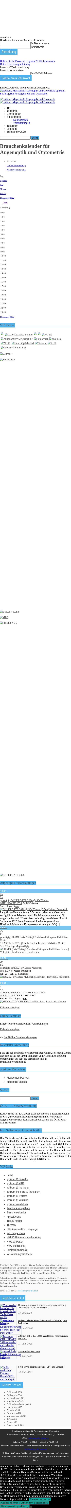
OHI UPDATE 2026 (11, 903)
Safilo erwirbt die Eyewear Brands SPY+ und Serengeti (41, 1367)
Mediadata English (17, 1081)
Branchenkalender (16, 1212)
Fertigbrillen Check (17, 1250)
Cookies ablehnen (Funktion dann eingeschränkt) (24, 1503)
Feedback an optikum (18, 1208)
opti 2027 (5, 970)
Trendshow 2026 (16, 131)
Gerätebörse (14, 113)
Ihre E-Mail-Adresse (41, 73)
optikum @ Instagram (18, 1187)
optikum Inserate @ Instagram (23, 1191)
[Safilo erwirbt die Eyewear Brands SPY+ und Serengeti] (8, 1379)
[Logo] (27, 99)
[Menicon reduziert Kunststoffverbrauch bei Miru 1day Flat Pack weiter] (11, 1332)
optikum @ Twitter (17, 1195)
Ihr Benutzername (40, 43)
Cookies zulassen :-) (40, 1499)
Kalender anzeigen (9, 1007)
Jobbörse (12, 110)
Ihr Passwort (37, 46)
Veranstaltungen (21, 122)
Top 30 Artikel (14, 1220)
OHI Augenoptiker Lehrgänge (22, 1229)
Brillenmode (14, 116)
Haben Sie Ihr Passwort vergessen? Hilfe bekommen (27, 61)
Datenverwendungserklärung (15, 64)
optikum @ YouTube (17, 1200)
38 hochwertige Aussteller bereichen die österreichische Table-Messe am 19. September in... (42, 1306)
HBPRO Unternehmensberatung (24, 1237)
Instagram (12, 125)
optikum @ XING (15, 1183)
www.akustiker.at (16, 1245)
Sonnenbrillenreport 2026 (29, 1351)
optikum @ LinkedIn (17, 1179)
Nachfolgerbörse (16, 1233)
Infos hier (10, 1122)
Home (10, 1175)
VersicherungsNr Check (19, 1254)
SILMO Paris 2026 (10, 943)
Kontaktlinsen (20, 119)
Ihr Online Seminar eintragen (20, 1037)
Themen (11, 1225)
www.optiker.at (15, 1241)
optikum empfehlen (17, 1204)
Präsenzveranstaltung (16, 169)
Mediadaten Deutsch (18, 1077)
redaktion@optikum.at (28, 1290)
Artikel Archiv (14, 1216)
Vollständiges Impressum (35, 1449)
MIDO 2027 (6, 995)
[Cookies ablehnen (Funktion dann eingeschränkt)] (31, 1507)
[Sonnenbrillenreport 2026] (10, 1357)
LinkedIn (12, 128)
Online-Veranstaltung (16, 165)
